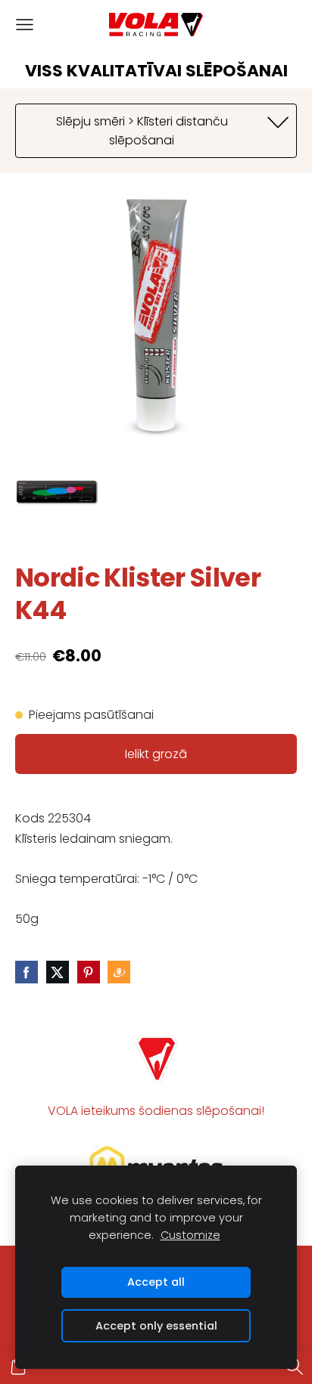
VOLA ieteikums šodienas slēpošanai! (156, 1110)
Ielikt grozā (156, 754)
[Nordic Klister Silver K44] (57, 492)
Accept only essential (156, 1325)
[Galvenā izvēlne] (24, 24)
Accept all (156, 1282)
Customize (190, 1235)
